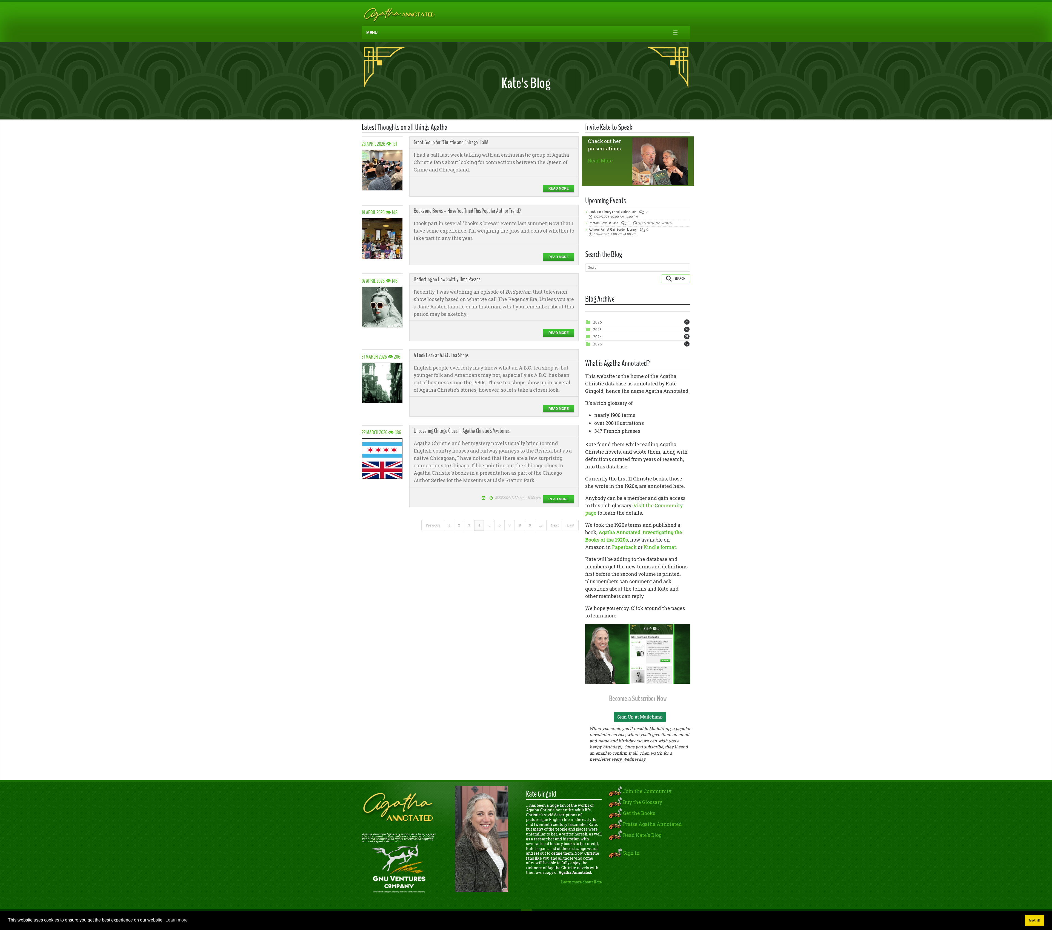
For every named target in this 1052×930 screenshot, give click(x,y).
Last (570, 525)
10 (540, 525)
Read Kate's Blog (642, 834)
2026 (597, 322)
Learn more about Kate (581, 882)
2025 (597, 329)
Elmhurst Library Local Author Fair (612, 212)
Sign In (631, 852)
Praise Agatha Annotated (652, 823)
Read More (600, 160)
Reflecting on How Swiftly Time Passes (447, 279)
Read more (558, 188)
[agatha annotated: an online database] (399, 13)
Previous (433, 525)
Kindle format (660, 547)
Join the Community (647, 791)
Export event (483, 497)
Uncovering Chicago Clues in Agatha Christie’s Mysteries (462, 431)
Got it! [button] (1034, 920)
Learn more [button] (176, 920)
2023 (597, 344)
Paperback (624, 547)
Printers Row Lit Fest (603, 223)
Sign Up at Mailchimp (640, 717)
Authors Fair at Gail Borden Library (612, 229)
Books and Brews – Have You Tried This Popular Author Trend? (467, 211)
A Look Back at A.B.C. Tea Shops (441, 355)
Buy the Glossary (642, 802)
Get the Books (639, 812)
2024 (597, 336)
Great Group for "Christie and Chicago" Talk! (451, 142)
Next (555, 525)
